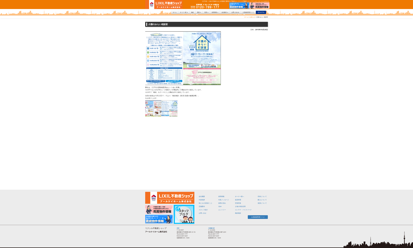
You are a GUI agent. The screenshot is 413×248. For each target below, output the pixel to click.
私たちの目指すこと (205, 203)
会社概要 (202, 196)
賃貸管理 (238, 200)
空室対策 (238, 203)
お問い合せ (202, 213)
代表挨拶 (202, 200)
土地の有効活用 (240, 206)
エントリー (222, 210)
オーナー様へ (239, 196)
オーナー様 (183, 12)
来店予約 (261, 12)
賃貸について (262, 203)
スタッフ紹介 (203, 210)
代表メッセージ (223, 200)
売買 (205, 12)
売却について (262, 196)
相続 (192, 12)
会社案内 (224, 12)
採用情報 (214, 12)
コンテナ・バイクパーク (243, 210)
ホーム (175, 12)
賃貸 (198, 12)
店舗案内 (202, 206)
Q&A (220, 206)
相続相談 (238, 213)
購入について (262, 200)
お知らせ (252, 17)
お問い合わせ (235, 12)
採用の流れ (222, 203)
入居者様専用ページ (248, 12)
